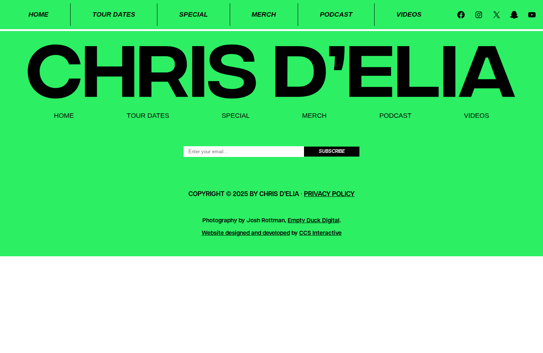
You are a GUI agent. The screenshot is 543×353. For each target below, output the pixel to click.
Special (193, 14)
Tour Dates (113, 14)
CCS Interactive (320, 233)
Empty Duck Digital (313, 221)
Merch (264, 14)
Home (38, 14)
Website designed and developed (246, 233)
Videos (408, 14)
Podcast (336, 14)
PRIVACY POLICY (329, 194)
